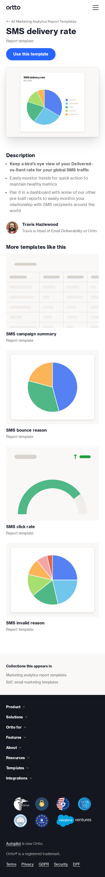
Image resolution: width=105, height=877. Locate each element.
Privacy (27, 864)
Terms (11, 864)
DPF (76, 864)
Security (61, 864)
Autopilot (13, 843)
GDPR (44, 864)
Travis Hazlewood (40, 224)
